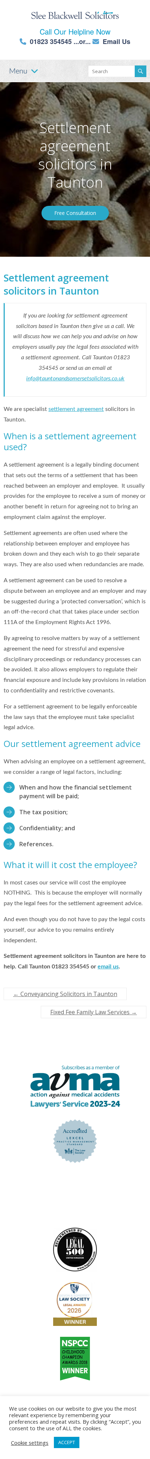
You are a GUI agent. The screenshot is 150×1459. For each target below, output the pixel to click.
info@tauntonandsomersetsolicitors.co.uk (75, 378)
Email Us (116, 41)
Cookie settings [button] (29, 1442)
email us (108, 967)
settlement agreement (76, 409)
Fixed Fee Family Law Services (93, 1012)
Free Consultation (75, 212)
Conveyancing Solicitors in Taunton (65, 994)
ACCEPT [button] (66, 1442)
